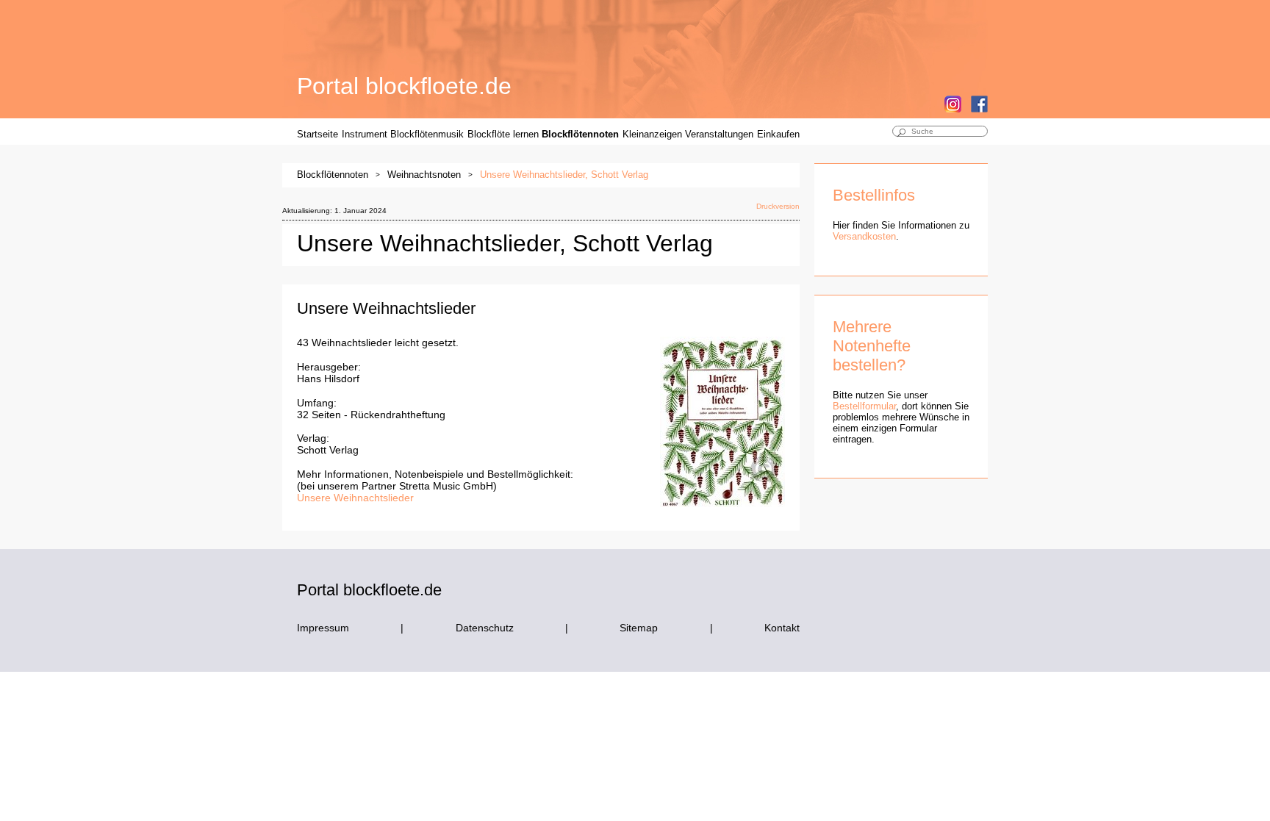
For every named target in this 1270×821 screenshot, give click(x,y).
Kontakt (782, 628)
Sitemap (639, 628)
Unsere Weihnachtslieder (355, 497)
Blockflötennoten (580, 134)
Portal (404, 86)
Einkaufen (778, 134)
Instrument (364, 134)
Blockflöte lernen (503, 134)
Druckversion (778, 206)
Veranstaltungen (719, 134)
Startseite (317, 134)
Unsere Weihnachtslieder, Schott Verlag (564, 174)
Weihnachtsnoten (424, 174)
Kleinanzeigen (652, 134)
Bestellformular (864, 406)
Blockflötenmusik (427, 134)
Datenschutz (485, 628)
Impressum (323, 628)
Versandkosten (864, 236)
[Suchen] (901, 134)
